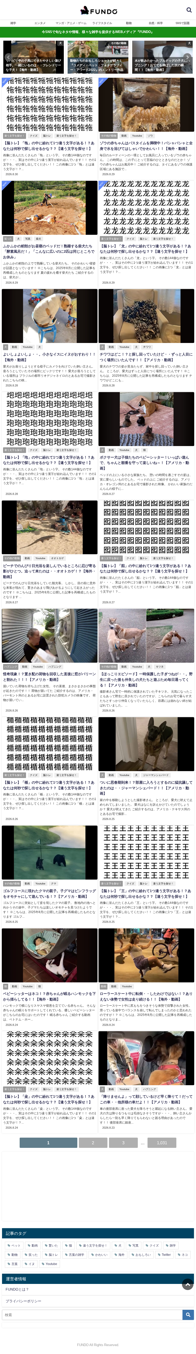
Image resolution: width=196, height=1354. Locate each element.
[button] (9, 57)
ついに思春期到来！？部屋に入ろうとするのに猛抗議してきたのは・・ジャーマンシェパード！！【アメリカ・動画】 (146, 788)
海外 (121, 1254)
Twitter (166, 1254)
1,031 (162, 1143)
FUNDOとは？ (17, 1289)
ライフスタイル (102, 23)
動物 (129, 23)
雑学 (13, 23)
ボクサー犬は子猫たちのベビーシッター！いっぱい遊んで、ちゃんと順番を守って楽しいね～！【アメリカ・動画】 (144, 463)
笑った (33, 1254)
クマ (53, 883)
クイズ (34, 136)
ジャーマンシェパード (156, 775)
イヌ (32, 1264)
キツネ (160, 666)
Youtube (137, 136)
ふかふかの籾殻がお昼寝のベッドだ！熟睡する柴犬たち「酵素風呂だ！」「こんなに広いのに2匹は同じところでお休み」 (48, 251)
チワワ (147, 347)
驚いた (53, 1245)
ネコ (185, 1254)
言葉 (14, 1264)
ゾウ (150, 136)
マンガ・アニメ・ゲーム (71, 23)
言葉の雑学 (76, 1254)
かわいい (101, 1254)
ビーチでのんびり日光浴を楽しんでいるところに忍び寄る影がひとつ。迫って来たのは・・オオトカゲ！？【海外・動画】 (49, 571)
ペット (16, 1245)
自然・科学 (156, 23)
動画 (124, 136)
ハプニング (54, 666)
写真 (27, 239)
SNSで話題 (183, 23)
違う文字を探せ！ (66, 136)
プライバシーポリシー (23, 1301)
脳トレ (47, 136)
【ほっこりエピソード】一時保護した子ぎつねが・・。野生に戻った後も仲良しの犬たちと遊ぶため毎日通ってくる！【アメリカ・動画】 (146, 679)
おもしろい (143, 1254)
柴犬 (38, 239)
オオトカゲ (57, 558)
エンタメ (40, 23)
